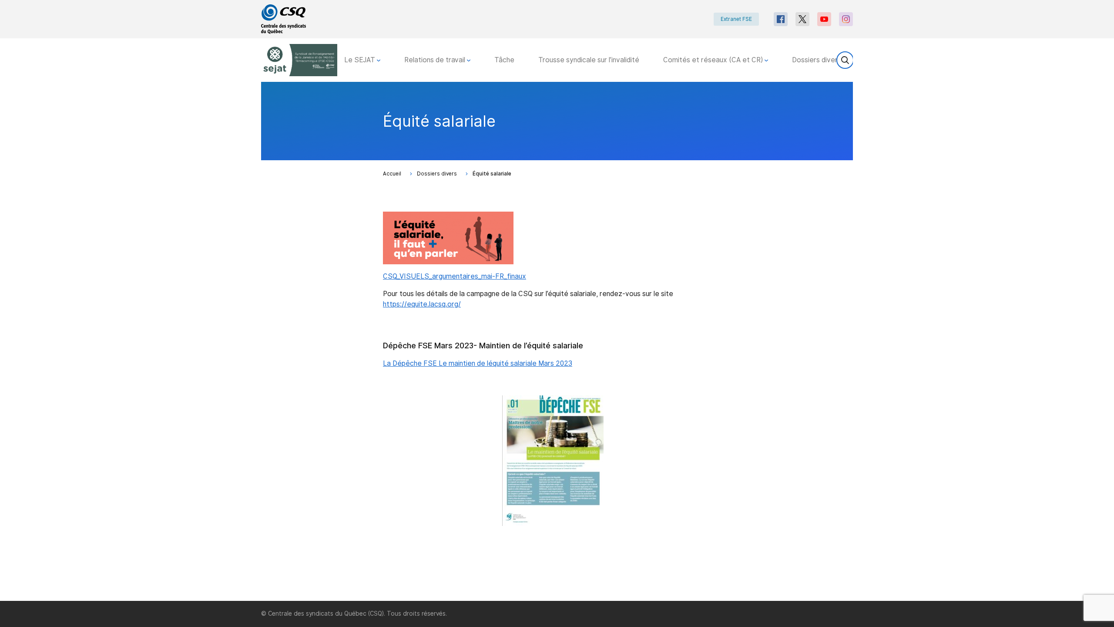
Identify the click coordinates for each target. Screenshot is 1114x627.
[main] (557, 341)
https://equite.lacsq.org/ (422, 304)
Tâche (504, 60)
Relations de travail (435, 60)
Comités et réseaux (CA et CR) (714, 60)
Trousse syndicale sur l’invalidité (588, 60)
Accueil (392, 174)
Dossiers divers (817, 60)
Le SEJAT (360, 60)
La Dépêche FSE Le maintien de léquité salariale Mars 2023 (477, 363)
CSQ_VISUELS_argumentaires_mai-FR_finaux (454, 276)
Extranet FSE (736, 19)
